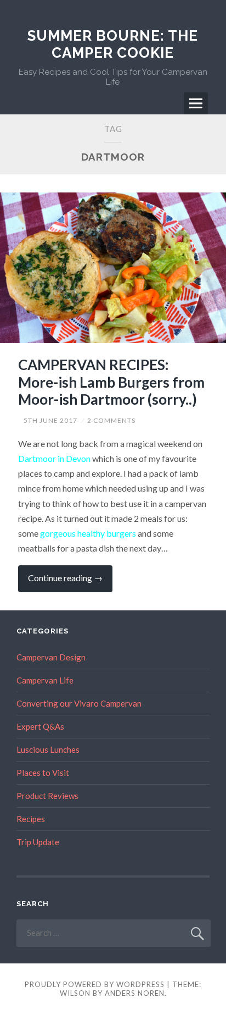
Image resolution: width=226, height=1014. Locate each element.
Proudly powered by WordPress (95, 984)
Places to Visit (42, 773)
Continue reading (70, 582)
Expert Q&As (40, 726)
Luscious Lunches (48, 749)
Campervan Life (45, 680)
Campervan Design (51, 657)
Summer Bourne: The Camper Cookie (112, 44)
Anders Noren (135, 993)
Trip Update (37, 842)
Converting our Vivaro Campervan (79, 703)
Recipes (30, 819)
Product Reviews (47, 796)
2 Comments (111, 420)
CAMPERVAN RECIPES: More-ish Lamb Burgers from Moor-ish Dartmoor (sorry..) (111, 381)
